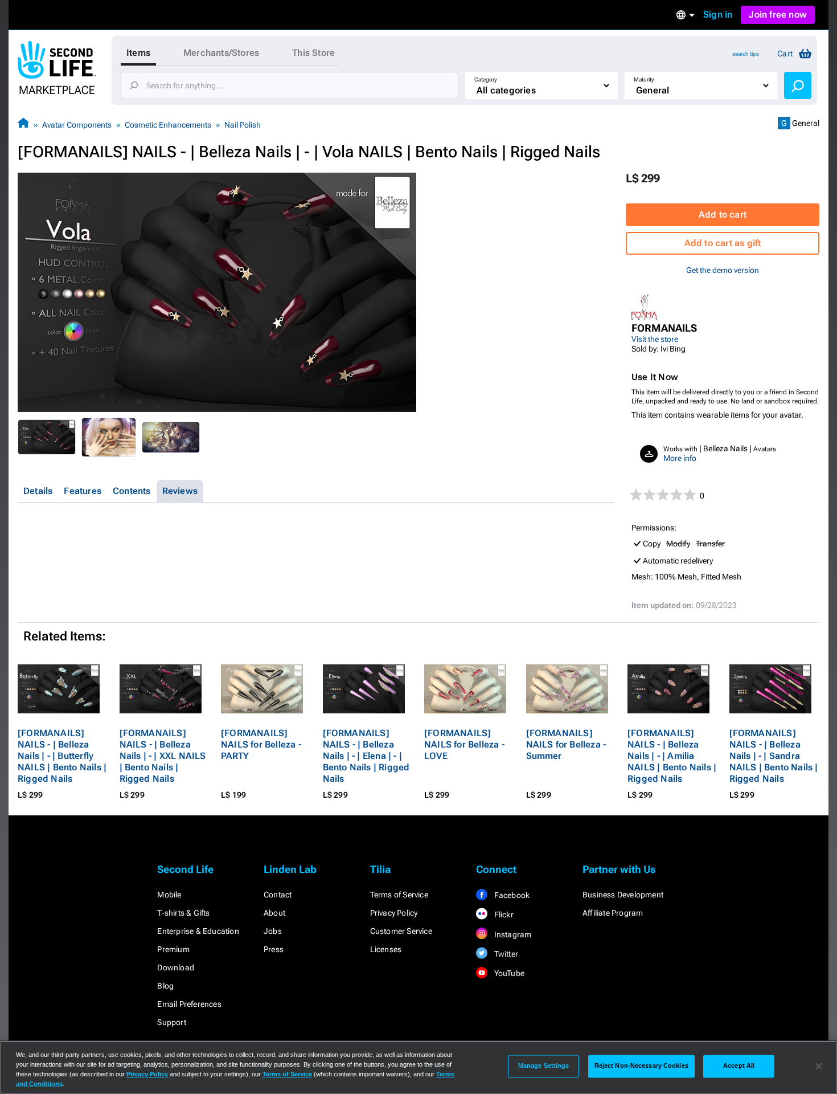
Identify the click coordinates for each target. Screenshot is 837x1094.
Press (274, 949)
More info (679, 458)
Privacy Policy (394, 912)
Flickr (502, 914)
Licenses (386, 949)
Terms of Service (399, 894)
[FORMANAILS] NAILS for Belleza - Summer (566, 744)
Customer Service (401, 931)
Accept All (738, 1066)
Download (175, 967)
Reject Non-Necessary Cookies (641, 1066)
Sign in (717, 14)
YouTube (508, 973)
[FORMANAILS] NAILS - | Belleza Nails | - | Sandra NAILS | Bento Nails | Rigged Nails (773, 756)
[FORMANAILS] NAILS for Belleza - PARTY (261, 744)
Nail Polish (242, 124)
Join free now (778, 14)
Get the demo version (722, 270)
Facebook (511, 895)
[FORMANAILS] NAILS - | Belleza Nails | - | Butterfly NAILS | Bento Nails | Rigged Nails (62, 756)
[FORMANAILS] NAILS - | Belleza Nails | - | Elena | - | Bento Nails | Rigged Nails (366, 756)
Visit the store (654, 339)
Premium (173, 949)
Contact (278, 894)
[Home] (23, 124)
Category (485, 79)
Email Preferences (189, 1004)
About (274, 912)
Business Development (622, 894)
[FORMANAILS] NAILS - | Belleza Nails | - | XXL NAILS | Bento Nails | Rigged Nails (163, 756)
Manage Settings (543, 1066)
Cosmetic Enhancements (168, 124)
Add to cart (722, 214)
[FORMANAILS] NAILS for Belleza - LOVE (464, 744)
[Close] (818, 1066)
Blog (165, 985)
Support (171, 1022)
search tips (745, 54)
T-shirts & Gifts (183, 912)
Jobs (273, 931)
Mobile (169, 894)
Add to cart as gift (722, 243)
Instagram (511, 934)
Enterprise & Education (198, 931)
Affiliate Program (612, 912)
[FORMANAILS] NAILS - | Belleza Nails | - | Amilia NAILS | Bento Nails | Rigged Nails (671, 756)
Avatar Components (77, 124)
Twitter (505, 953)
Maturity (644, 79)
